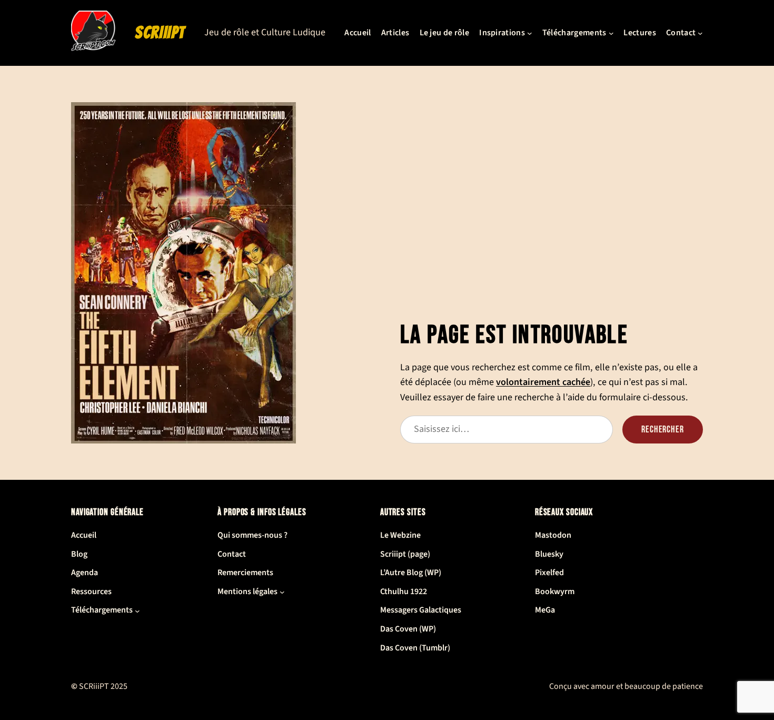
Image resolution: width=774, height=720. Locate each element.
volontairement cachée (543, 382)
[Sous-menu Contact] (700, 33)
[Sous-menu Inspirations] (529, 33)
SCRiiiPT (160, 33)
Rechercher (662, 429)
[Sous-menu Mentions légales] (282, 592)
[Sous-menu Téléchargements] (611, 33)
